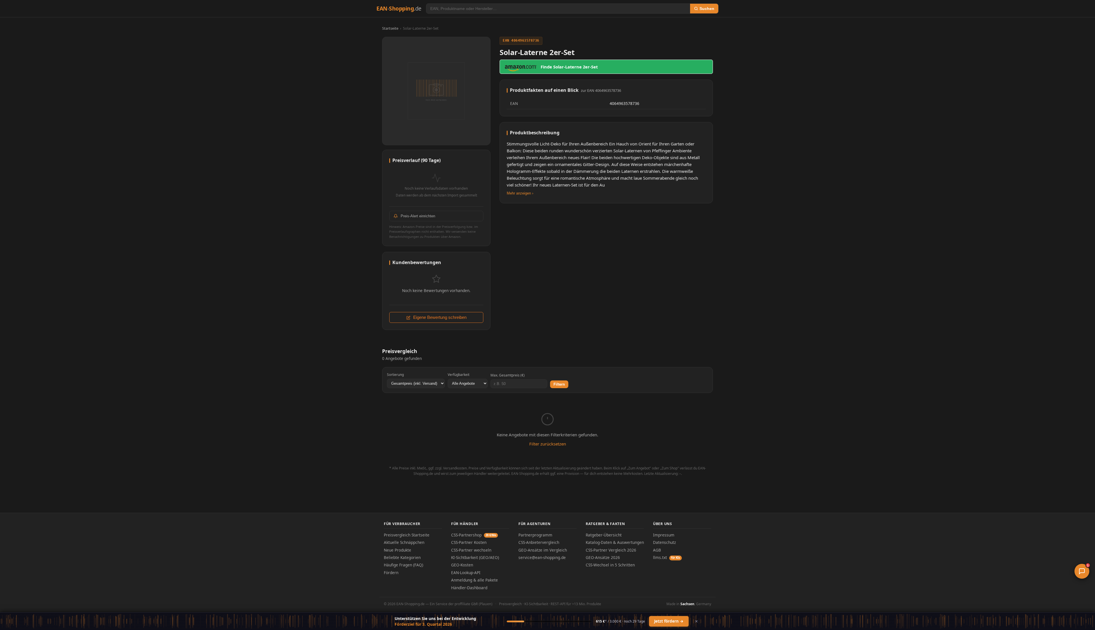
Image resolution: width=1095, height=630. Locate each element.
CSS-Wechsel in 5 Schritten (610, 565)
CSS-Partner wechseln (471, 550)
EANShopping (398, 8)
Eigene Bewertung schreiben (439, 317)
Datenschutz (664, 542)
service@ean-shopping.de (542, 557)
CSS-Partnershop (473, 535)
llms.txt (666, 557)
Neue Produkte (397, 550)
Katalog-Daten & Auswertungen (615, 542)
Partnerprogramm (535, 535)
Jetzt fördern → (669, 621)
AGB (657, 550)
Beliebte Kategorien (402, 557)
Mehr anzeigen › (520, 193)
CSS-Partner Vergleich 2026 (611, 550)
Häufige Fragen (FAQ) (403, 565)
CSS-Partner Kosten (468, 542)
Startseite (390, 28)
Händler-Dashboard (469, 587)
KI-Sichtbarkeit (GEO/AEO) (475, 557)
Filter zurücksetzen (547, 444)
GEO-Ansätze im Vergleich (542, 550)
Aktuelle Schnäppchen (404, 542)
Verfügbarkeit (458, 374)
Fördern (391, 572)
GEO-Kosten (462, 565)
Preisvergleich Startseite (406, 535)
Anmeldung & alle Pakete (474, 580)
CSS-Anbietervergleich (538, 542)
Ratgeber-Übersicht (604, 535)
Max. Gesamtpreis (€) (507, 375)
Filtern (559, 384)
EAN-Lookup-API (465, 572)
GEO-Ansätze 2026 (603, 557)
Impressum (663, 535)
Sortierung (395, 374)
